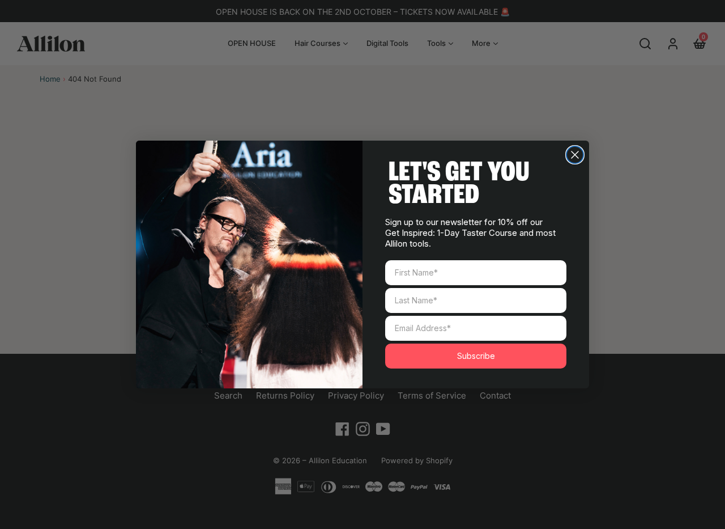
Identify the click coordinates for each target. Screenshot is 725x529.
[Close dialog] (574, 154)
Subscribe (476, 356)
